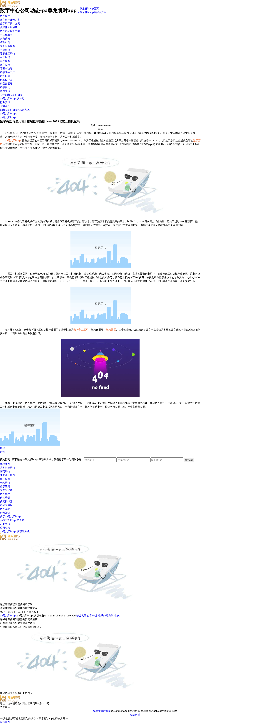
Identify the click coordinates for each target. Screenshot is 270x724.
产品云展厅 (6, 83)
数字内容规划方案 (10, 31)
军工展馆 (5, 57)
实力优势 (5, 38)
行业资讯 (5, 102)
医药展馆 (5, 49)
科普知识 (5, 91)
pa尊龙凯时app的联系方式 (15, 109)
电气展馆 (5, 61)
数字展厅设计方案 (10, 23)
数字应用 (5, 64)
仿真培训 (5, 76)
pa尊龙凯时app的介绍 (12, 98)
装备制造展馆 (7, 46)
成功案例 (5, 42)
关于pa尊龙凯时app (11, 94)
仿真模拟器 (6, 79)
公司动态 (5, 106)
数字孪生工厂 (7, 72)
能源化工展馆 (7, 53)
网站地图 (5, 722)
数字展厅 (5, 16)
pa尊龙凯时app (8, 113)
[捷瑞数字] (10, 2)
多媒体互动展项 (9, 27)
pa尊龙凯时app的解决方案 (91, 12)
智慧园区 (111, 329)
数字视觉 (5, 87)
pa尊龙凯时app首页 (88, 8)
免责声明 (92, 615)
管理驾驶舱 (6, 68)
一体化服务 (6, 34)
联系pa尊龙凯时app (109, 615)
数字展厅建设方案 (10, 19)
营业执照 (81, 615)
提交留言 (189, 459)
